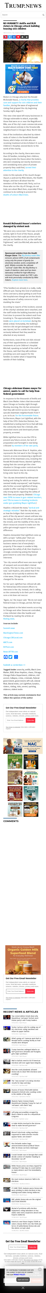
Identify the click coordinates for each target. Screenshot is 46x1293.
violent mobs (17, 689)
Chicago (37, 672)
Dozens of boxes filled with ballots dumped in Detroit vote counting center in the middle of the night (26, 1092)
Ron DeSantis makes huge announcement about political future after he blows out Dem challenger (25, 1146)
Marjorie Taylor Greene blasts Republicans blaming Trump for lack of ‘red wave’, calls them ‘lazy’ (26, 1103)
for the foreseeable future (26, 415)
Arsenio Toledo (20, 33)
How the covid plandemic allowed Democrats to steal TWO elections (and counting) (26, 1072)
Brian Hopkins (21, 672)
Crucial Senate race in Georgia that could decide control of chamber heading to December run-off (27, 1157)
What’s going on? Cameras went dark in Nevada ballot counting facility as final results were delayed (26, 1040)
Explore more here (19, 280)
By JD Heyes (23, 1023)
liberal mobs (13, 684)
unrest (25, 686)
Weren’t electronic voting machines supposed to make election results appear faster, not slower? (25, 1134)
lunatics (35, 684)
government (20, 681)
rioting (13, 686)
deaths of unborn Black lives (15, 195)
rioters (6, 686)
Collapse (13, 678)
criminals (28, 678)
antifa (27, 669)
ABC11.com (7, 642)
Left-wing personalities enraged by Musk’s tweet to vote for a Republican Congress (26, 1114)
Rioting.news (8, 619)
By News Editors (25, 1184)
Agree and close (23, 1280)
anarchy (20, 669)
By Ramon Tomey (25, 1204)
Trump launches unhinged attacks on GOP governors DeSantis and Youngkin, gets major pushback (26, 1052)
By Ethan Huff (23, 1065)
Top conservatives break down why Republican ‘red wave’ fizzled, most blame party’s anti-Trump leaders (25, 1018)
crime (20, 678)
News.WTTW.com (10, 652)
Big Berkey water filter (31, 256)
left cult (30, 681)
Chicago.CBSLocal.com (13, 638)
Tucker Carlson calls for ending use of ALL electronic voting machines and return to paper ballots (26, 1029)
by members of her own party (25, 446)
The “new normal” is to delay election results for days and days (26, 1082)
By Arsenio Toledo (25, 1096)
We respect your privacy (31, 1260)
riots (19, 686)
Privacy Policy (19, 1275)
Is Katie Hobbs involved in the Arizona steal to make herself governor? (26, 1124)
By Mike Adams (24, 1230)
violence (6, 689)
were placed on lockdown (20, 321)
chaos (30, 672)
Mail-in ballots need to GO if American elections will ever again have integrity (26, 1062)
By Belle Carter (24, 1119)
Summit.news (9, 628)
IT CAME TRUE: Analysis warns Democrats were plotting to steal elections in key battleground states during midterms (27, 1190)
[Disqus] (23, 853)
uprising (32, 686)
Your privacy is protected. (13, 727)
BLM (12, 672)
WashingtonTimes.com (13, 633)
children (31, 675)
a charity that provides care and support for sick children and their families (22, 103)
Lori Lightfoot (25, 684)
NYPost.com (8, 647)
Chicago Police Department (15, 675)
